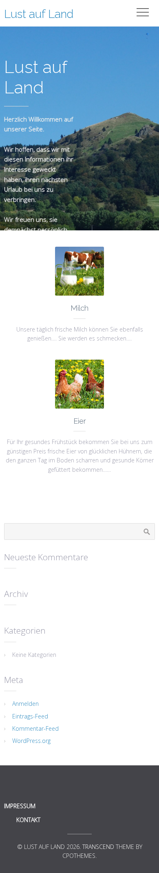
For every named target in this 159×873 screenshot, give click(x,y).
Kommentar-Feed (35, 728)
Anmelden (25, 703)
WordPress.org (31, 741)
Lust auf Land (38, 14)
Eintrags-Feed (30, 716)
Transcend (98, 847)
